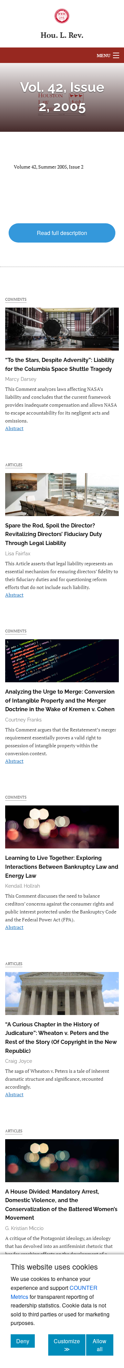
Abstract (14, 428)
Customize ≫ (69, 1345)
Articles (13, 464)
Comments (16, 299)
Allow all (103, 1345)
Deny (25, 1341)
